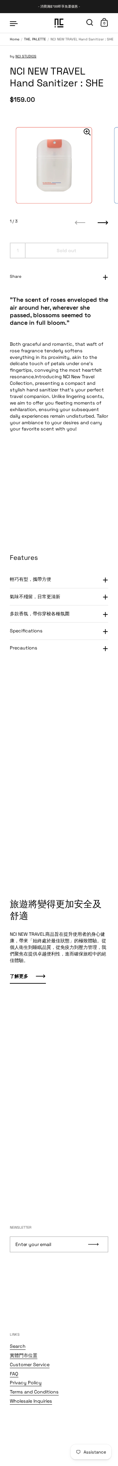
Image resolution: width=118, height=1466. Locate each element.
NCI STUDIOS (25, 56)
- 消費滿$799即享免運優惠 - (59, 7)
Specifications (26, 631)
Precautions (23, 648)
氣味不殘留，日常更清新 (35, 597)
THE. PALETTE (35, 39)
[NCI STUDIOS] (59, 23)
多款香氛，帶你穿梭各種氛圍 (39, 614)
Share (15, 276)
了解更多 (19, 976)
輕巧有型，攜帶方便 (30, 579)
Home (14, 39)
